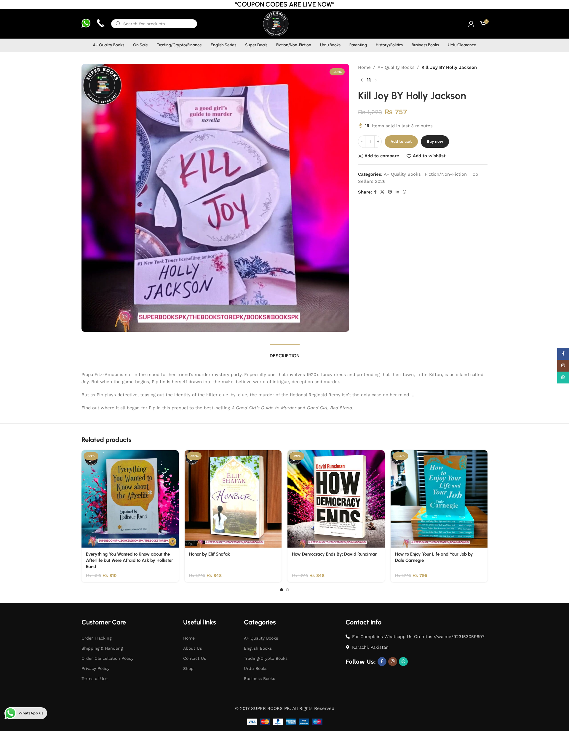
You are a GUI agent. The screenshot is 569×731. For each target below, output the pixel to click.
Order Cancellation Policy (107, 658)
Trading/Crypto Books (265, 658)
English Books (258, 648)
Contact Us (194, 658)
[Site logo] (275, 23)
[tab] (285, 353)
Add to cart (401, 141)
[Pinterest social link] (390, 192)
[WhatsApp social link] (404, 192)
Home (364, 67)
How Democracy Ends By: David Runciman (334, 554)
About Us (192, 648)
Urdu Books (255, 668)
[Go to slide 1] (281, 589)
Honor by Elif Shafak (209, 554)
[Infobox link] (85, 24)
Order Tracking (96, 638)
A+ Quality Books (396, 67)
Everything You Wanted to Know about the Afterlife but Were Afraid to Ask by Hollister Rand (129, 560)
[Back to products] (368, 80)
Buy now (435, 141)
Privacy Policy (95, 668)
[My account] (471, 24)
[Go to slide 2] (287, 589)
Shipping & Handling (102, 648)
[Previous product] (361, 80)
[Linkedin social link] (397, 192)
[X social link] (382, 192)
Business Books (259, 678)
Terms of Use (94, 678)
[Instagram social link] (392, 661)
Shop (188, 668)
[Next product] (375, 80)
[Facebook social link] (375, 192)
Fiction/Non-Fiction (446, 174)
